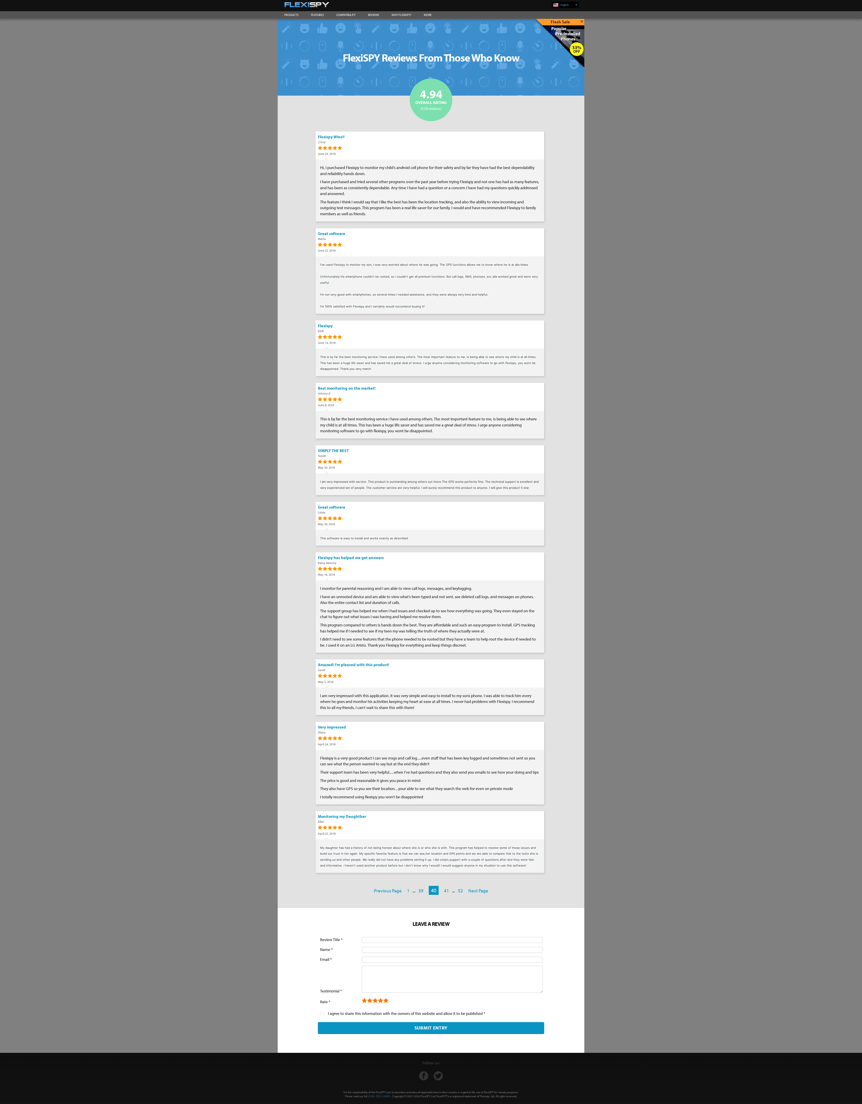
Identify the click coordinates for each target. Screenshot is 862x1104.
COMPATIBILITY (346, 15)
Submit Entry (431, 1028)
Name (326, 949)
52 (460, 890)
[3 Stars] (375, 1000)
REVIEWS (373, 15)
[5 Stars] (386, 1000)
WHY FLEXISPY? (401, 15)
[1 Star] (364, 1000)
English (565, 5)
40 (433, 890)
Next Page (478, 890)
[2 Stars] (370, 1000)
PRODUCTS (291, 15)
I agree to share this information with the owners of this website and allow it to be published (406, 1013)
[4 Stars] (380, 1000)
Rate (325, 1001)
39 (420, 890)
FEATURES (317, 15)
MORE (428, 15)
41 (446, 890)
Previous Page (388, 890)
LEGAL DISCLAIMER (379, 1096)
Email (326, 959)
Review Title (331, 939)
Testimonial (331, 991)
